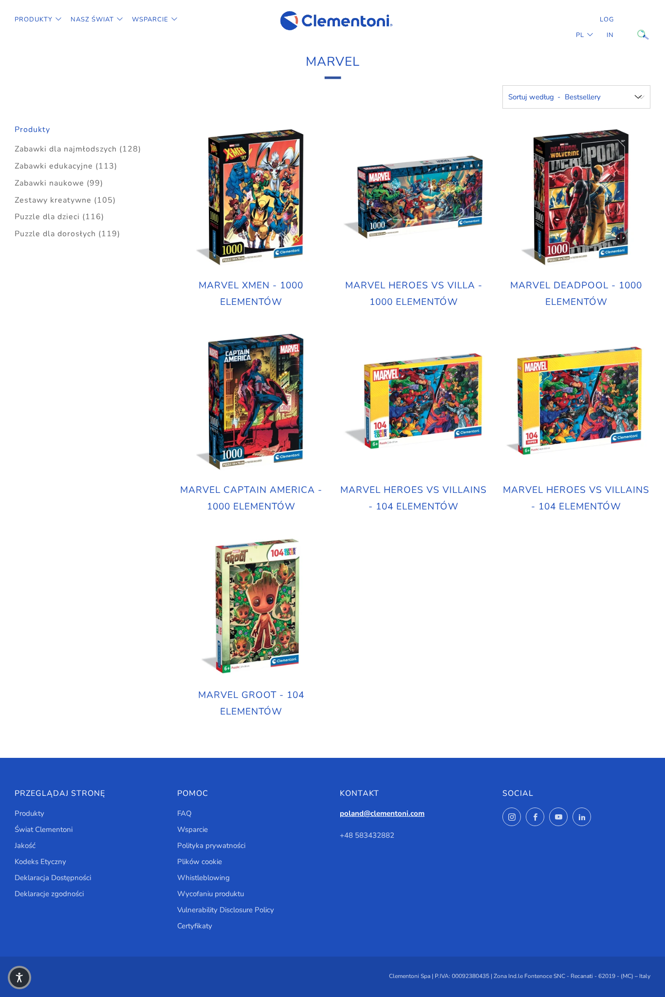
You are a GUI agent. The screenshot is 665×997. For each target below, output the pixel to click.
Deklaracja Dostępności (53, 878)
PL (580, 35)
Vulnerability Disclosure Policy (225, 910)
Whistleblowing (203, 878)
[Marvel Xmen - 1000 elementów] (251, 197)
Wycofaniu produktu (210, 894)
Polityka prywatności (211, 845)
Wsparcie (150, 19)
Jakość (25, 845)
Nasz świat (92, 19)
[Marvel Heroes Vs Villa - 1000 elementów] (414, 197)
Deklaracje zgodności (49, 894)
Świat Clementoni (44, 829)
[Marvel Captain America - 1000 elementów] (251, 402)
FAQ (184, 813)
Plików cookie (199, 861)
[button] (19, 977)
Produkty (34, 19)
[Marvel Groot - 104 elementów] (251, 607)
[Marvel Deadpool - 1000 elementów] (576, 197)
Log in (607, 27)
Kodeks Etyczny (40, 861)
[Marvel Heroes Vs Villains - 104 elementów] (414, 402)
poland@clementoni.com (382, 813)
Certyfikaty (194, 926)
